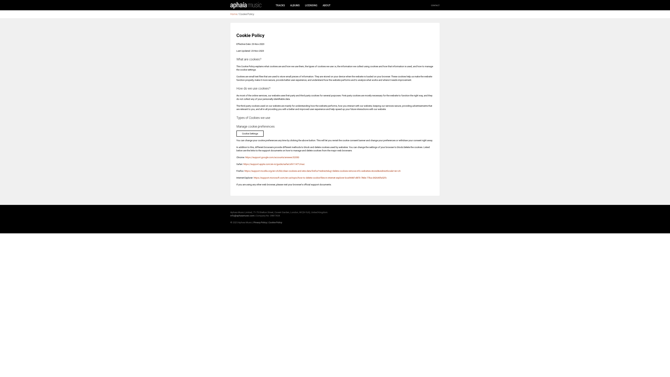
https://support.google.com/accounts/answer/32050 (272, 157)
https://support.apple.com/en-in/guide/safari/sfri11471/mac (274, 164)
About (326, 5)
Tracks (280, 5)
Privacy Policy (260, 222)
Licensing (311, 5)
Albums (295, 5)
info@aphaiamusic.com (242, 215)
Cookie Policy (275, 222)
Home (246, 5)
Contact (435, 5)
